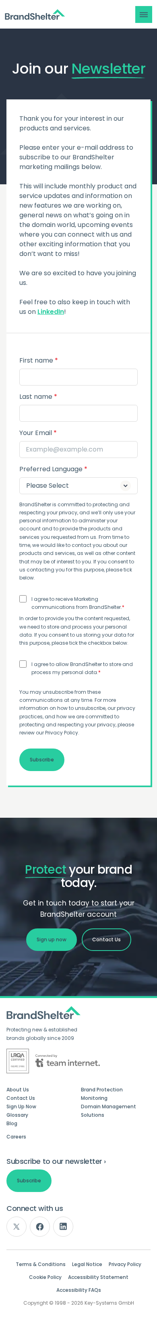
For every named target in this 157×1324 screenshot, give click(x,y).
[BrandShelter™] (35, 14)
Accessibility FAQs (78, 1290)
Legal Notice (87, 1264)
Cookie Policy (45, 1277)
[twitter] (16, 1227)
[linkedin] (63, 1227)
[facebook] (40, 1227)
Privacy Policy (125, 1264)
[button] (143, 14)
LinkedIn (50, 311)
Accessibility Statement (98, 1277)
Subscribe (29, 1180)
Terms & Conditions (41, 1264)
